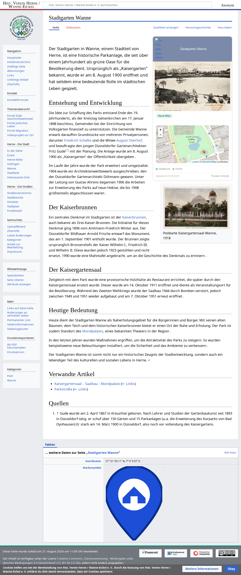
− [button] (160, 135)
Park (10, 376)
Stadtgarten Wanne (103, 452)
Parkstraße (63, 389)
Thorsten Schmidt (220, 176)
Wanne (11, 380)
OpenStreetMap (209, 161)
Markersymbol (92, 467)
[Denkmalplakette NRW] (158, 49)
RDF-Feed (230, 453)
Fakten (50, 444)
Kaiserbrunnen (134, 217)
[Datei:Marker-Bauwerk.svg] (134, 467)
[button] (202, 569)
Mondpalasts (92, 331)
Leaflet (195, 161)
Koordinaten (93, 461)
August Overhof (129, 140)
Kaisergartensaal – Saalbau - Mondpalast (87, 383)
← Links (128, 383)
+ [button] (160, 130)
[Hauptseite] (21, 27)
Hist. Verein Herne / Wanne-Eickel (21, 5)
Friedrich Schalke (78, 140)
